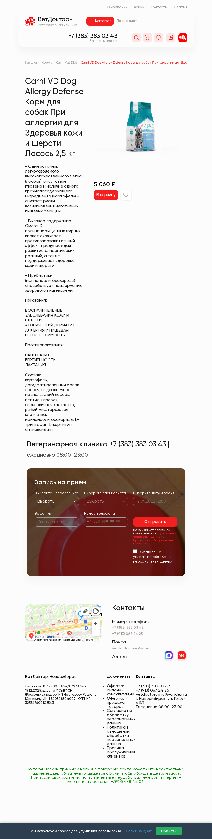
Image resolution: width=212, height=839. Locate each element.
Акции (139, 7)
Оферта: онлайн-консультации (120, 690)
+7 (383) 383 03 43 (93, 36)
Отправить (155, 522)
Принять (169, 831)
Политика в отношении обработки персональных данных (121, 735)
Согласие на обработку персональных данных (121, 717)
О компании (117, 7)
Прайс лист (127, 21)
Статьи (180, 7)
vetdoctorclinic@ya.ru (130, 648)
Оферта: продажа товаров (116, 702)
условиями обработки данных (154, 535)
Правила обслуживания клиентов (121, 752)
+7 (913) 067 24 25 (127, 634)
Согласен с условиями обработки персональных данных (152, 556)
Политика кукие (139, 831)
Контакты (159, 7)
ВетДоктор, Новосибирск (50, 677)
